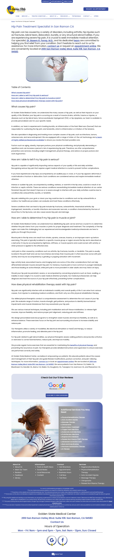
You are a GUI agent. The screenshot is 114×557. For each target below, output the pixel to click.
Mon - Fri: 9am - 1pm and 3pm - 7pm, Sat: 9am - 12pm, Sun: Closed (57, 530)
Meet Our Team (21, 470)
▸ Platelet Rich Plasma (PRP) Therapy (74, 439)
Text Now (63, 478)
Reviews (18, 472)
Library (17, 478)
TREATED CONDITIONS (39, 16)
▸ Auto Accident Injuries (69, 420)
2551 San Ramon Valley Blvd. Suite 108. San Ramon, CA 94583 (57, 518)
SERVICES (24, 16)
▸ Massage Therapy (68, 422)
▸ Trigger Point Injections (70, 429)
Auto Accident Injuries (90, 475)
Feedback (19, 475)
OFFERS (96, 16)
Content (40, 475)
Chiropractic (86, 481)
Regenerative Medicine (90, 467)
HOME (17, 16)
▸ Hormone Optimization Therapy (73, 446)
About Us (53, 16)
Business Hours (65, 472)
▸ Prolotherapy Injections (70, 434)
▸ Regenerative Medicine (70, 437)
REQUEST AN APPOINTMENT (96, 9)
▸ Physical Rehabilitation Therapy (73, 417)
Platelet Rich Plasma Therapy (92, 483)
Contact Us (57, 522)
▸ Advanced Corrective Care (71, 442)
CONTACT (86, 16)
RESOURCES (64, 16)
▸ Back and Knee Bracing (70, 444)
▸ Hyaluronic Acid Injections (71, 432)
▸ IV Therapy (65, 449)
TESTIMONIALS (76, 16)
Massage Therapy (88, 478)
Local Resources (43, 472)
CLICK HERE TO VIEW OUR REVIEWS (57, 395)
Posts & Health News (45, 467)
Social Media (42, 470)
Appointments (65, 470)
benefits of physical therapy (81, 345)
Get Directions (65, 467)
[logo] (16, 10)
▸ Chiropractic (66, 424)
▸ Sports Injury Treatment (70, 427)
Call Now (62, 475)
